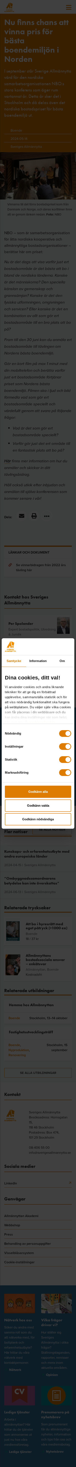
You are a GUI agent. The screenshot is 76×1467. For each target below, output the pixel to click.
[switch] (65, 746)
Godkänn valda (38, 805)
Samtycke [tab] (14, 661)
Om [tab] (62, 661)
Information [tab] (38, 661)
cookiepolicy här (42, 722)
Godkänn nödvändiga (38, 819)
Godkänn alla (38, 791)
